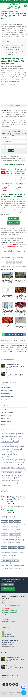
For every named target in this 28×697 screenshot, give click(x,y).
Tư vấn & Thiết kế (6, 421)
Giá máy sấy (21, 446)
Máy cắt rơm (4, 537)
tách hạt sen (18, 477)
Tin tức (16, 11)
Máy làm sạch (5, 539)
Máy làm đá (11, 539)
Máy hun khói (20, 537)
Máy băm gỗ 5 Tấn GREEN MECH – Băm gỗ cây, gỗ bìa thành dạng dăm (21, 184)
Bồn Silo (11, 521)
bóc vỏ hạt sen (12, 433)
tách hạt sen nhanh (6, 480)
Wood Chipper (5, 568)
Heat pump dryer (5, 526)
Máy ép (3, 403)
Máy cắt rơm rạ (12, 537)
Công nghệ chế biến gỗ (7, 11)
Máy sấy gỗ (4, 547)
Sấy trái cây (4, 477)
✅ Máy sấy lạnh (7, 632)
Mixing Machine (5, 531)
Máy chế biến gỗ (6, 393)
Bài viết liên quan (9, 54)
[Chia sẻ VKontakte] (15, 334)
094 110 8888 (11, 603)
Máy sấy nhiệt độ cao (7, 412)
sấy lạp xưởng (22, 470)
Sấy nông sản (18, 472)
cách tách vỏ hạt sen (6, 438)
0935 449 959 (5, 610)
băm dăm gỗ (20, 433)
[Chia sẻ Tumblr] (21, 334)
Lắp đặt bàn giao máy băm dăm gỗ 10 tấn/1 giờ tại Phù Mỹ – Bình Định (13, 46)
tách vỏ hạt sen (15, 480)
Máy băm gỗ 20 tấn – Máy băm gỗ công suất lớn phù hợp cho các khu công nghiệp (7, 184)
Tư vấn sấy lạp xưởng (6, 483)
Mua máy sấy (12, 457)
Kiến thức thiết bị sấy (6, 451)
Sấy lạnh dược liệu (20, 467)
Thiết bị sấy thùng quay (7, 557)
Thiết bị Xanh (5, 418)
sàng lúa (21, 552)
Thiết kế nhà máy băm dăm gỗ (8, 560)
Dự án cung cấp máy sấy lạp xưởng (9, 444)
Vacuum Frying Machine (7, 565)
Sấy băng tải (4, 555)
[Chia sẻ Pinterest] (12, 334)
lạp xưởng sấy (5, 457)
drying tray (22, 524)
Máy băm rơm (5, 534)
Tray (18, 560)
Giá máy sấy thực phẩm (7, 449)
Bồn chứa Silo (5, 521)
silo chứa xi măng (6, 467)
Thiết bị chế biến (6, 415)
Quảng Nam (20, 464)
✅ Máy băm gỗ (6, 634)
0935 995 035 (13, 610)
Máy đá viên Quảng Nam (7, 462)
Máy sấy (3, 409)
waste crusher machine (19, 565)
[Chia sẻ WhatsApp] (3, 334)
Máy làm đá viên (19, 539)
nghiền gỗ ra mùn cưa (12, 464)
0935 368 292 (13, 621)
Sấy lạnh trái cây (14, 470)
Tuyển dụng (10, 477)
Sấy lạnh (13, 467)
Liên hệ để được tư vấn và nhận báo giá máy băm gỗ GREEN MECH (15, 51)
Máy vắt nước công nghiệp (8, 550)
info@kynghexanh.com (14, 605)
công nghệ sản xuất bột (18, 438)
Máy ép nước (18, 550)
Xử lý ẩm (3, 424)
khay (19, 526)
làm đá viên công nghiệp (18, 451)
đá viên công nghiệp (6, 485)
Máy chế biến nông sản (7, 396)
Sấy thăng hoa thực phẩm (7, 475)
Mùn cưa (4, 464)
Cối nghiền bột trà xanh (7, 524)
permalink (12, 342)
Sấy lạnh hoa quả (5, 470)
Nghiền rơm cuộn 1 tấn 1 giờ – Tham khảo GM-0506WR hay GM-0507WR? (15, 366)
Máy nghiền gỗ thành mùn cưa (8, 544)
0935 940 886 (13, 617)
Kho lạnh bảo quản (6, 387)
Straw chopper (14, 552)
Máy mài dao (4, 542)
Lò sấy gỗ (10, 529)
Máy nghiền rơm (20, 544)
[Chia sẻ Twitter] (9, 334)
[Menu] (25, 5)
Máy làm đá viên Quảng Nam (8, 459)
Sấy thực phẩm (18, 475)
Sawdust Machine (6, 552)
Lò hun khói (4, 529)
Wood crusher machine (15, 568)
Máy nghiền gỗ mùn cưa (14, 542)
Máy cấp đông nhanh (7, 390)
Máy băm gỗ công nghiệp (16, 531)
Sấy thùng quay (12, 555)
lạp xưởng (16, 454)
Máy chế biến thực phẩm (8, 400)
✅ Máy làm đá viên (8, 636)
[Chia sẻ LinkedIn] (18, 334)
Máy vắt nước (21, 547)
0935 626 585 (5, 621)
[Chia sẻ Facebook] (6, 334)
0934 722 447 (5, 617)
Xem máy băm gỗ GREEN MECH (15, 49)
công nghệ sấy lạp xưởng (7, 441)
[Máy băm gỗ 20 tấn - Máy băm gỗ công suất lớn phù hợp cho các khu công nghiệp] (7, 175)
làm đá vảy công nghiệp (7, 454)
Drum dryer (16, 524)
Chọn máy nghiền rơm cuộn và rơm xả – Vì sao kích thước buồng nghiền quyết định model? (16, 374)
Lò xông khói (17, 529)
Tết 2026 (15, 483)
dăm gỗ (16, 441)
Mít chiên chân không (19, 462)
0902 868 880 (5, 612)
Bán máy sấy (4, 433)
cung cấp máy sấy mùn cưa (15, 436)
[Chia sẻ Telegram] (24, 334)
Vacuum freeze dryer (15, 563)
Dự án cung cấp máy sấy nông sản (9, 446)
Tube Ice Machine (5, 563)
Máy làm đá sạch (6, 406)
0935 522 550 (13, 612)
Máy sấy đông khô (12, 547)
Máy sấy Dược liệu (20, 459)
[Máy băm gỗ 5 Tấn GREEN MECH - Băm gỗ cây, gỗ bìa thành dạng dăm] (21, 175)
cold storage (17, 521)
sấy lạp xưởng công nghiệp (8, 472)
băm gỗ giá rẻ (5, 436)
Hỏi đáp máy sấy (17, 449)
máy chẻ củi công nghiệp (14, 534)
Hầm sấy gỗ (13, 526)
